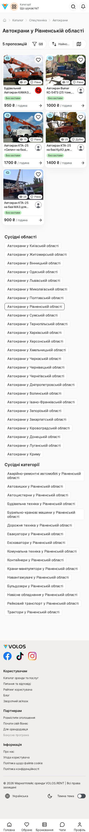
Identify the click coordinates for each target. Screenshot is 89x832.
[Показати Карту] (79, 44)
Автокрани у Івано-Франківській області (41, 402)
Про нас (8, 751)
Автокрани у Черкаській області (34, 359)
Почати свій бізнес (15, 723)
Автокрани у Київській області (33, 246)
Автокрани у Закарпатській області (36, 419)
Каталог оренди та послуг (20, 678)
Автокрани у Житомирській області (37, 254)
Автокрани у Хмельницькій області (36, 350)
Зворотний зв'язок (15, 701)
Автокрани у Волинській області (34, 393)
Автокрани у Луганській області (34, 445)
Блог (6, 695)
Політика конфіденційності (21, 769)
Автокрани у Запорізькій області (34, 411)
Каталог (17, 20)
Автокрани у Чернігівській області (35, 376)
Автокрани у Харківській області (34, 333)
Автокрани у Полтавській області (35, 298)
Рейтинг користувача (17, 689)
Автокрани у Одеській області (32, 272)
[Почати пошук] (73, 6)
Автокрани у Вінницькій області (33, 263)
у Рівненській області (44, 476)
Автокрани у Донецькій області (33, 437)
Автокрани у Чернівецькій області (35, 367)
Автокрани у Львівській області (33, 280)
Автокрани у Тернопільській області (37, 324)
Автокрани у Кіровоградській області (38, 428)
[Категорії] (14, 6)
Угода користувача (16, 757)
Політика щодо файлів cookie (22, 763)
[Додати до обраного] (38, 60)
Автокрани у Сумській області (32, 315)
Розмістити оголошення (19, 717)
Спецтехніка (38, 20)
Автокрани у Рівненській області (34, 306)
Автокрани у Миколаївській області (37, 289)
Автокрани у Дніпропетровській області (41, 385)
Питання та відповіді (17, 683)
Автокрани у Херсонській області (35, 341)
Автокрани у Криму (23, 454)
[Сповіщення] (83, 6)
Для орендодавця (15, 729)
